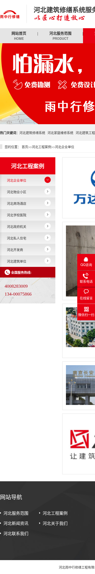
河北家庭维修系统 (60, 132)
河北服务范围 (60, 36)
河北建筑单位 (16, 261)
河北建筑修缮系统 (32, 132)
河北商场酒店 (16, 203)
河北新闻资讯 (15, 523)
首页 (25, 146)
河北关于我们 (55, 523)
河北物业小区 (16, 191)
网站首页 (19, 36)
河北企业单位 (64, 146)
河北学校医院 (16, 215)
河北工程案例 (41, 146)
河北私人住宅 (16, 238)
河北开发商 (15, 249)
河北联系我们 (15, 533)
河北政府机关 (16, 226)
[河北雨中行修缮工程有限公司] (10, 14)
